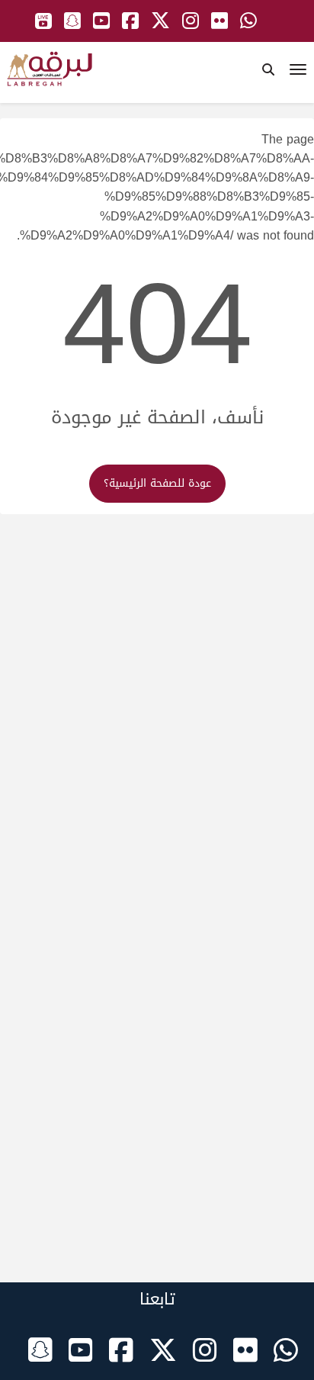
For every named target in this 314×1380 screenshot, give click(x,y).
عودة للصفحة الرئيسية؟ (157, 483)
